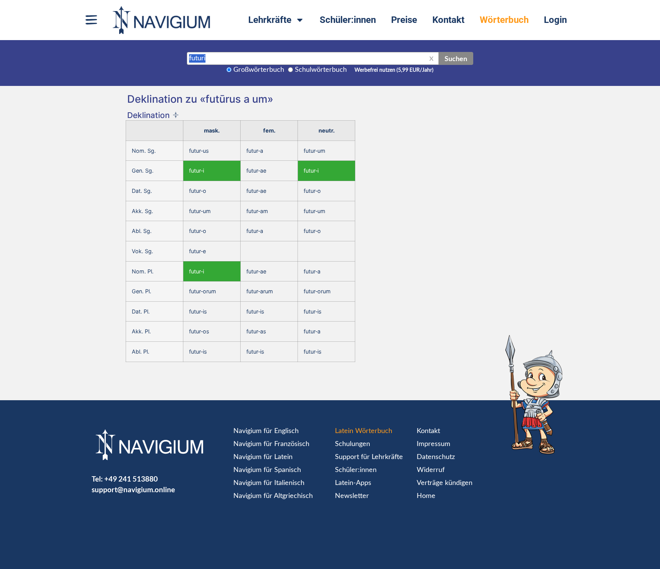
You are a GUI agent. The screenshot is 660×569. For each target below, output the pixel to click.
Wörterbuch (504, 20)
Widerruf (431, 470)
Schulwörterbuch (321, 69)
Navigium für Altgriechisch (273, 496)
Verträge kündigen (444, 483)
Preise (404, 20)
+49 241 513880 (131, 478)
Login (555, 20)
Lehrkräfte (269, 20)
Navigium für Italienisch (268, 483)
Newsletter (352, 496)
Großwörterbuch (258, 69)
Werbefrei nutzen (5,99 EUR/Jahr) (394, 70)
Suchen (456, 58)
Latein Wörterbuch (363, 431)
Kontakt (448, 20)
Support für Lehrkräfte (369, 457)
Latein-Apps (353, 483)
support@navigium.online (133, 489)
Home (426, 496)
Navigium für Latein (263, 457)
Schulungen (352, 444)
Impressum (433, 444)
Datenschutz (436, 457)
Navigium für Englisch (266, 431)
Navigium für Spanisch (267, 470)
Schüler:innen (348, 20)
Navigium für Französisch (271, 444)
